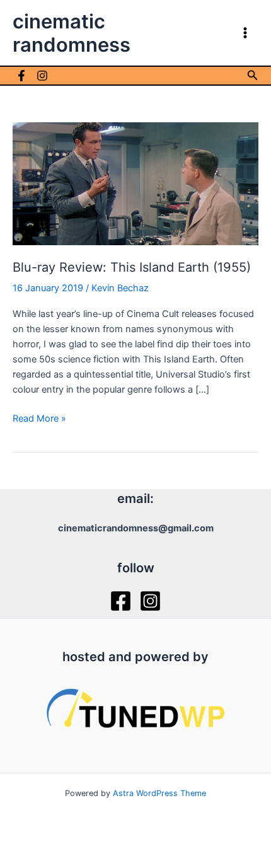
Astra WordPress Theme (159, 793)
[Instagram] (42, 75)
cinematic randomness (71, 32)
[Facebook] (21, 75)
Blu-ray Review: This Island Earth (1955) (132, 267)
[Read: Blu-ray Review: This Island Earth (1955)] (135, 182)
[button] (252, 75)
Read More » (39, 419)
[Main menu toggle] (245, 33)
